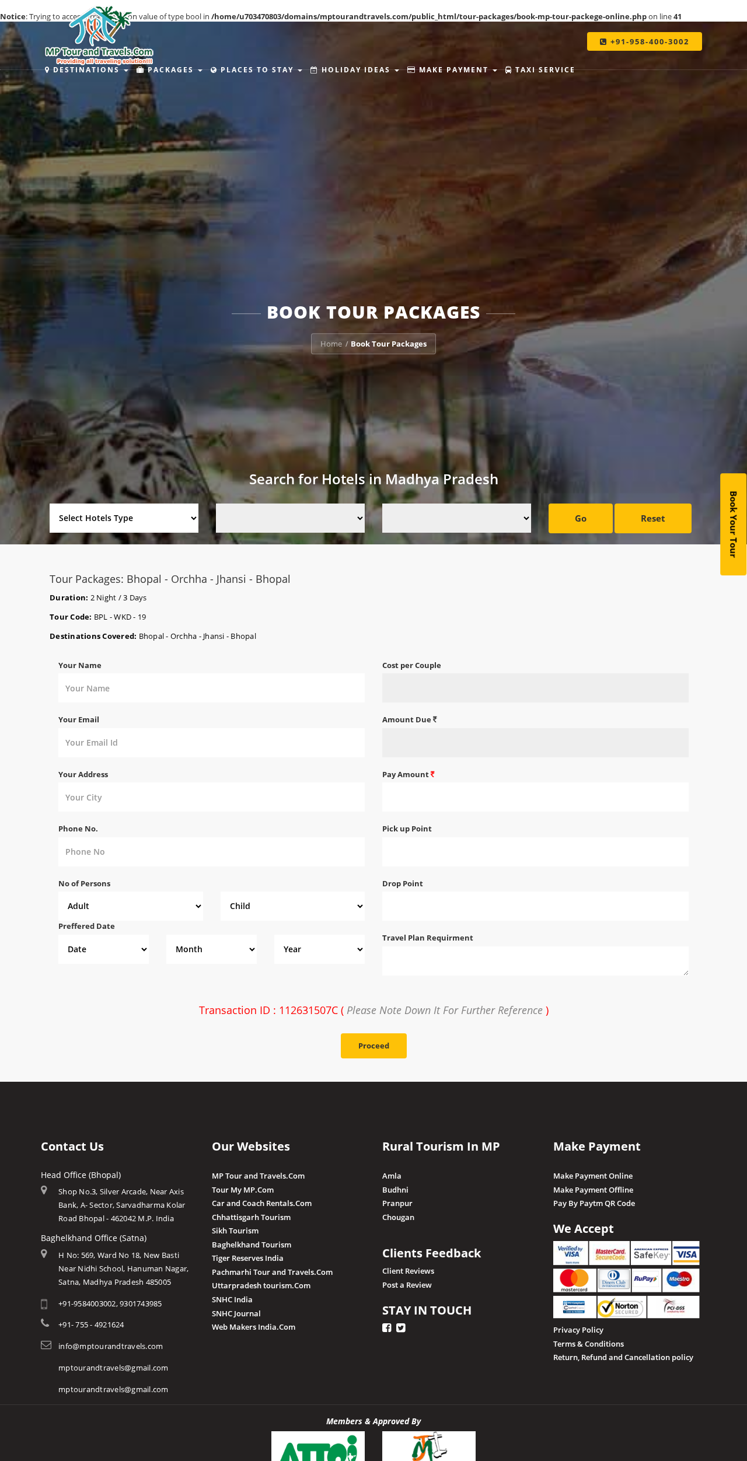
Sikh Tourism (235, 1230)
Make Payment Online (593, 1175)
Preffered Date (86, 926)
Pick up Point (407, 828)
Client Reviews (408, 1271)
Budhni (395, 1189)
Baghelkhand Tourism (251, 1244)
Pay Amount (406, 774)
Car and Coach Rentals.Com (262, 1203)
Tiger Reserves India (248, 1258)
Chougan (398, 1217)
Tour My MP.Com (243, 1189)
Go (581, 518)
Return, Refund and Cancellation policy (623, 1357)
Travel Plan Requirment (427, 937)
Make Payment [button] (453, 70)
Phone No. (78, 828)
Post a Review (407, 1285)
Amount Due (407, 719)
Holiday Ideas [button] (356, 70)
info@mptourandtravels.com (110, 1346)
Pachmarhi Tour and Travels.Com (272, 1272)
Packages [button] (171, 70)
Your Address (83, 774)
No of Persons (84, 883)
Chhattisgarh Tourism (251, 1217)
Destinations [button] (86, 70)
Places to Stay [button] (257, 70)
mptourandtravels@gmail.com (113, 1367)
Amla (392, 1175)
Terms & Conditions (588, 1343)
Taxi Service (543, 70)
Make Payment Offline (593, 1189)
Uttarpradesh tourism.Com (261, 1285)
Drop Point (402, 883)
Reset (653, 518)
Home (331, 343)
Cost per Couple (411, 665)
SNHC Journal (236, 1313)
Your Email (78, 719)
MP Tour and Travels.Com (258, 1175)
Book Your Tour (733, 524)
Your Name (80, 665)
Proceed (373, 1045)
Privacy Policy (578, 1329)
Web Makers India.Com (253, 1327)
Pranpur (397, 1203)
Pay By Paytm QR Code (594, 1203)
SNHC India (232, 1299)
